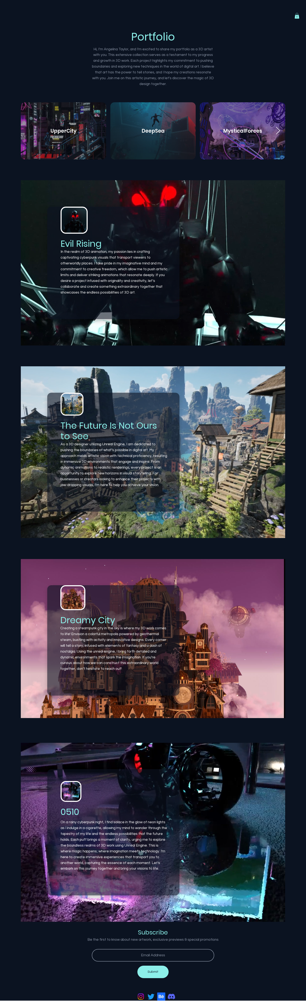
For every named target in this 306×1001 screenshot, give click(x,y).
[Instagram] (141, 996)
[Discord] (171, 996)
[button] (297, 16)
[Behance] (161, 996)
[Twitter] (151, 996)
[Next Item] (278, 131)
